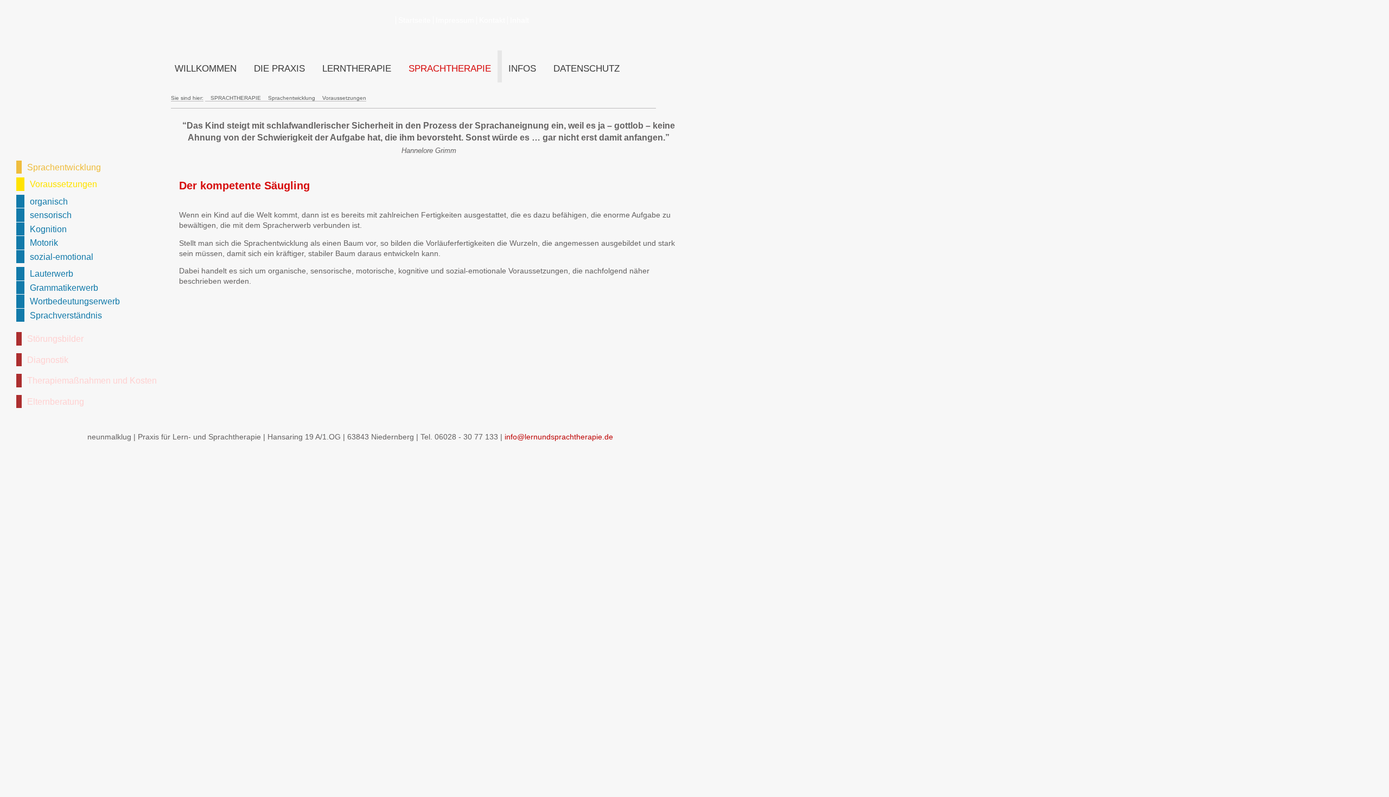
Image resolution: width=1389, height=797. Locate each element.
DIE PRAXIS (279, 68)
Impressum (455, 20)
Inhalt (519, 20)
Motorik (44, 242)
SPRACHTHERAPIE (450, 68)
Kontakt (492, 20)
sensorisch (51, 215)
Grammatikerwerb (64, 287)
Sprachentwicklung (64, 167)
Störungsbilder (55, 338)
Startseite (414, 20)
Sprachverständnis (66, 315)
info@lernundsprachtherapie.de (559, 437)
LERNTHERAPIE (356, 68)
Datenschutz (586, 68)
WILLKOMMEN (206, 68)
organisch (49, 201)
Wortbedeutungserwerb (75, 301)
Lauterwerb (51, 273)
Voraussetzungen (63, 184)
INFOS (522, 68)
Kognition (48, 229)
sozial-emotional (61, 257)
